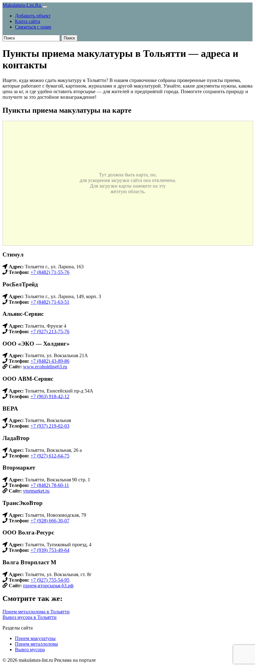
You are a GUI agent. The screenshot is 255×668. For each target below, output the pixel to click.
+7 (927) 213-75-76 (49, 331)
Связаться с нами (33, 27)
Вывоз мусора (30, 649)
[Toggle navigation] (44, 7)
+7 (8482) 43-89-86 (49, 361)
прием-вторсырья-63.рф (48, 585)
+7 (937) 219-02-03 (49, 426)
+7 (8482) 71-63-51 (49, 302)
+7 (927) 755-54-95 (49, 580)
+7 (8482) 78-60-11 (49, 485)
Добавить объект (33, 15)
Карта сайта (27, 21)
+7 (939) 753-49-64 (49, 550)
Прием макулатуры (35, 638)
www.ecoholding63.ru (45, 366)
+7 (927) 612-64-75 (49, 455)
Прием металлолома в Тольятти (36, 611)
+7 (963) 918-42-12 (49, 396)
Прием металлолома (36, 644)
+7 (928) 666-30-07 (49, 520)
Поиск (69, 38)
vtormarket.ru (36, 490)
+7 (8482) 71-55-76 (49, 272)
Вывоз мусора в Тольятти (29, 617)
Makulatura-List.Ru (22, 5)
